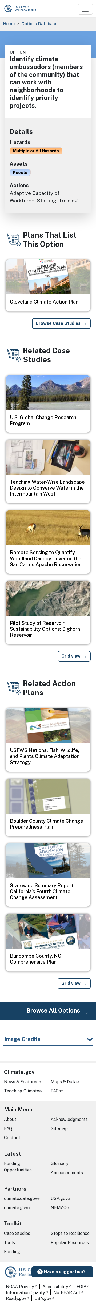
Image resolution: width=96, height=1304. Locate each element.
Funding (12, 1251)
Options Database (39, 23)
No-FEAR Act (66, 1292)
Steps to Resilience (70, 1233)
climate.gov (15, 1207)
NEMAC (58, 1207)
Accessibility (55, 1286)
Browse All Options (53, 1010)
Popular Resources (70, 1242)
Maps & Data (64, 1081)
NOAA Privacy (20, 1286)
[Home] (22, 8)
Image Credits (23, 1039)
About (10, 1119)
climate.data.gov (20, 1198)
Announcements (67, 1172)
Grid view (71, 656)
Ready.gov (16, 1298)
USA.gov (59, 1198)
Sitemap (59, 1128)
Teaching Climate (21, 1090)
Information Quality (25, 1292)
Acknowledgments (69, 1119)
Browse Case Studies (58, 323)
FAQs (56, 1090)
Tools (9, 1242)
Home (9, 23)
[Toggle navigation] (85, 9)
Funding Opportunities (18, 1167)
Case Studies (17, 1233)
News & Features (21, 1081)
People (20, 172)
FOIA (81, 1286)
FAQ (8, 1128)
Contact (12, 1137)
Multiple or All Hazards (36, 150)
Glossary (60, 1163)
